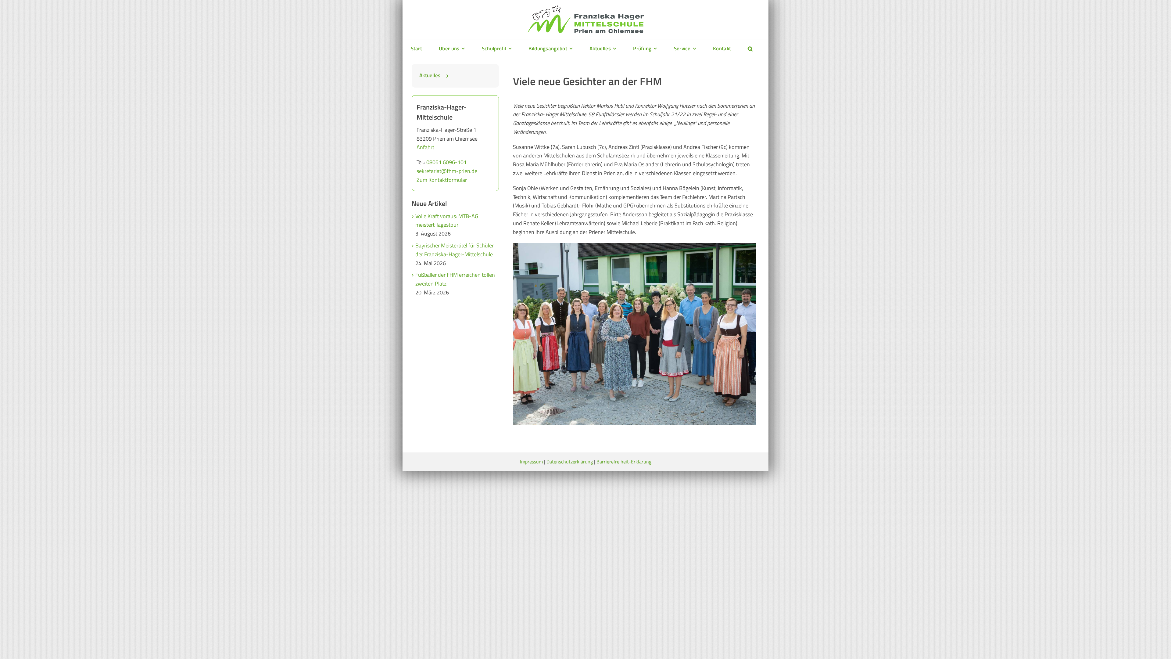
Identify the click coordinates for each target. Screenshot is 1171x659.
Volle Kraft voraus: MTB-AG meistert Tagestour (446, 220)
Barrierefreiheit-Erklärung (623, 461)
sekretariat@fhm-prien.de (447, 171)
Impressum (531, 461)
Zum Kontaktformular (442, 180)
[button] (750, 48)
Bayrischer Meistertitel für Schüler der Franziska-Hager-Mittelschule (454, 249)
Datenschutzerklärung (569, 461)
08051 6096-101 (446, 162)
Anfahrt (425, 147)
